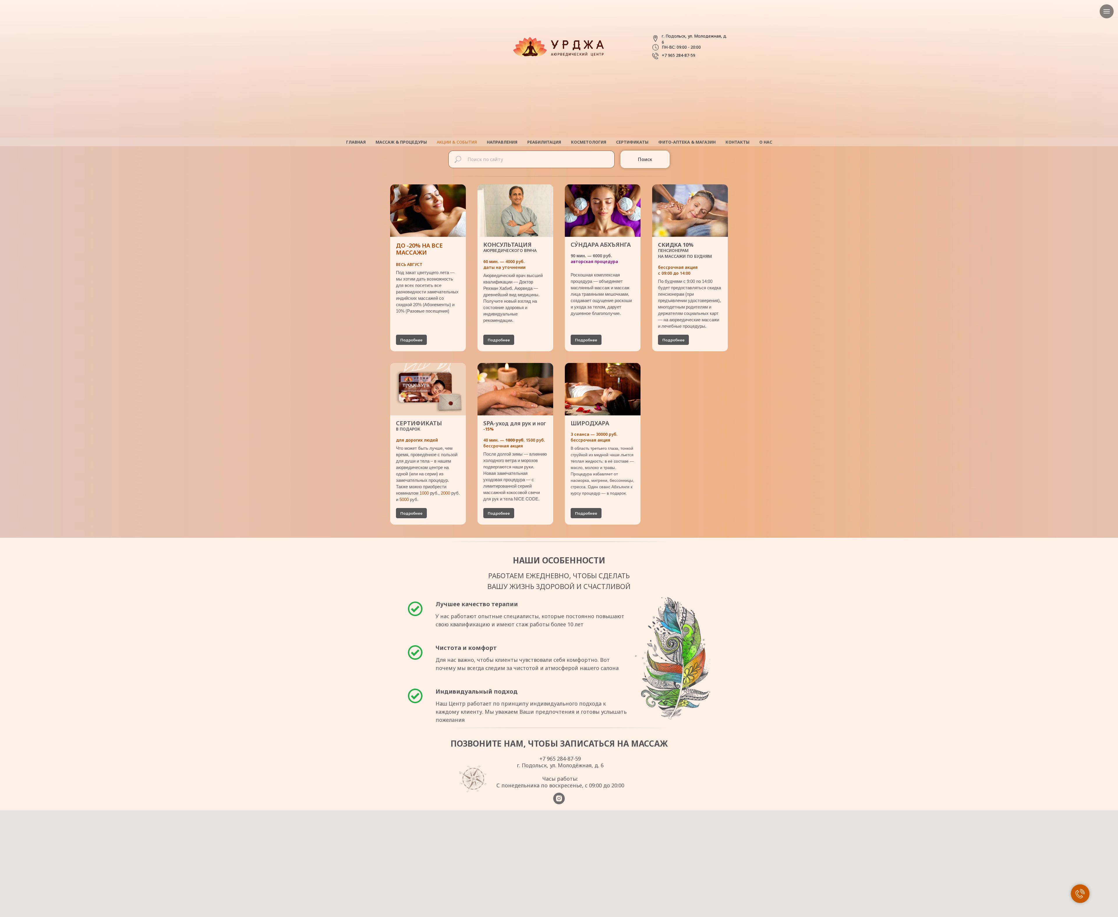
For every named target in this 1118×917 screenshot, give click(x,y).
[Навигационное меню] (1106, 11)
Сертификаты (632, 142)
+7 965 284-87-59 (678, 55)
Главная (356, 142)
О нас (765, 142)
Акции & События (457, 142)
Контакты (737, 142)
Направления (502, 142)
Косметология (588, 142)
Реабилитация (544, 142)
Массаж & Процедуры (401, 142)
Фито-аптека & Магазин (687, 142)
